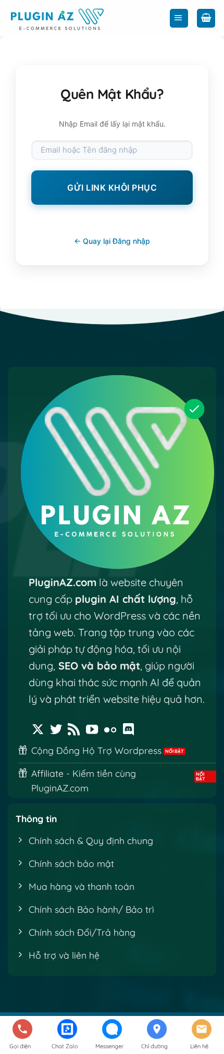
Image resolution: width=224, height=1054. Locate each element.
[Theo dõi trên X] (38, 730)
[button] (179, 18)
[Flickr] (110, 730)
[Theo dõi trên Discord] (128, 730)
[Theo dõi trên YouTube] (92, 730)
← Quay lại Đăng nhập (112, 241)
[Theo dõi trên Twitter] (56, 730)
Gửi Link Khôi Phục (112, 187)
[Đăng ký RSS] (74, 730)
